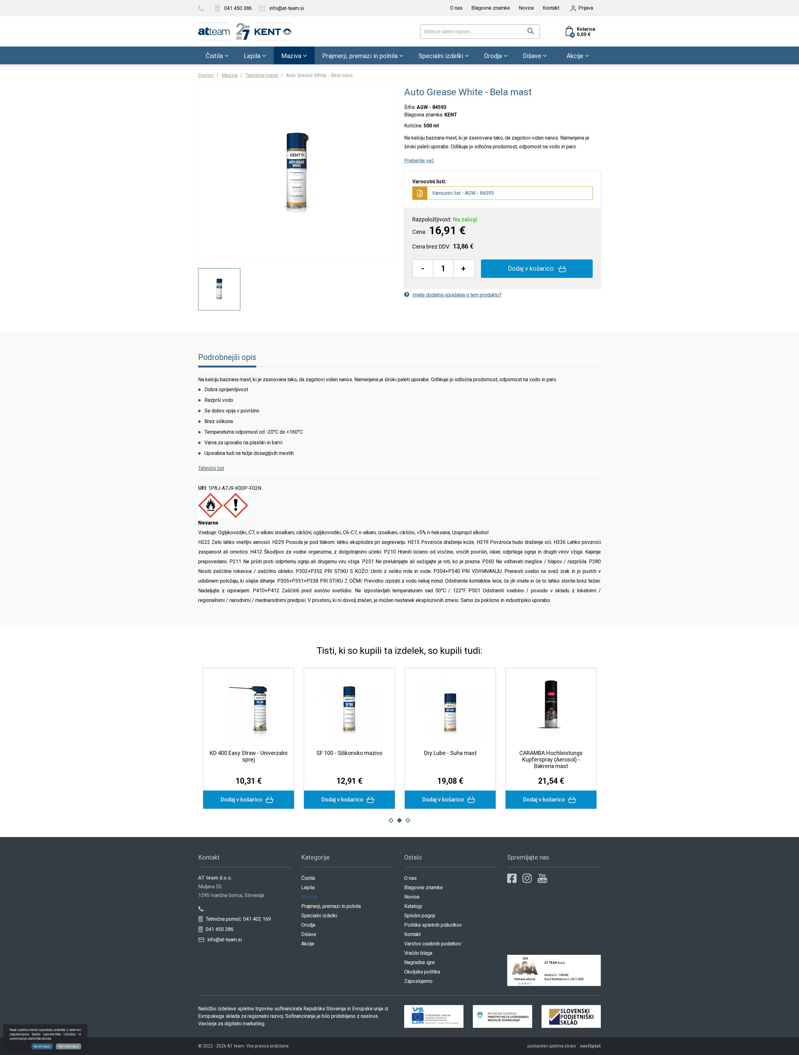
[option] (219, 289)
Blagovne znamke (490, 8)
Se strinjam (42, 1046)
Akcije (574, 56)
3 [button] (407, 820)
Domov (206, 75)
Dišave (532, 56)
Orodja (493, 56)
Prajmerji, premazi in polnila (360, 56)
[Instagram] (527, 878)
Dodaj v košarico (531, 268)
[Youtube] (542, 878)
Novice (526, 8)
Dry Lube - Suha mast (450, 753)
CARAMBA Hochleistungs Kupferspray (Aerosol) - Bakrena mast (551, 759)
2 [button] (399, 820)
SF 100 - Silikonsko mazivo (349, 753)
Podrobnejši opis (227, 357)
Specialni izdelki (441, 56)
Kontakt (551, 8)
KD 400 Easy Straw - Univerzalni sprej (248, 756)
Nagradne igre (419, 962)
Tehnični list (211, 468)
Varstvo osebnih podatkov (432, 944)
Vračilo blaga (418, 953)
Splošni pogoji (419, 916)
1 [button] (391, 820)
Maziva (291, 56)
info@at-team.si (224, 940)
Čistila (214, 56)
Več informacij (68, 1046)
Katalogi (413, 906)
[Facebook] (512, 878)
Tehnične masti (261, 75)
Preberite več (419, 161)
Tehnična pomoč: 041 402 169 (237, 919)
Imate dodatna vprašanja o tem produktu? (457, 295)
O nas (456, 8)
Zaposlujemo (418, 981)
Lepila (252, 56)
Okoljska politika (422, 972)
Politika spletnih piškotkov (433, 925)
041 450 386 (218, 929)
